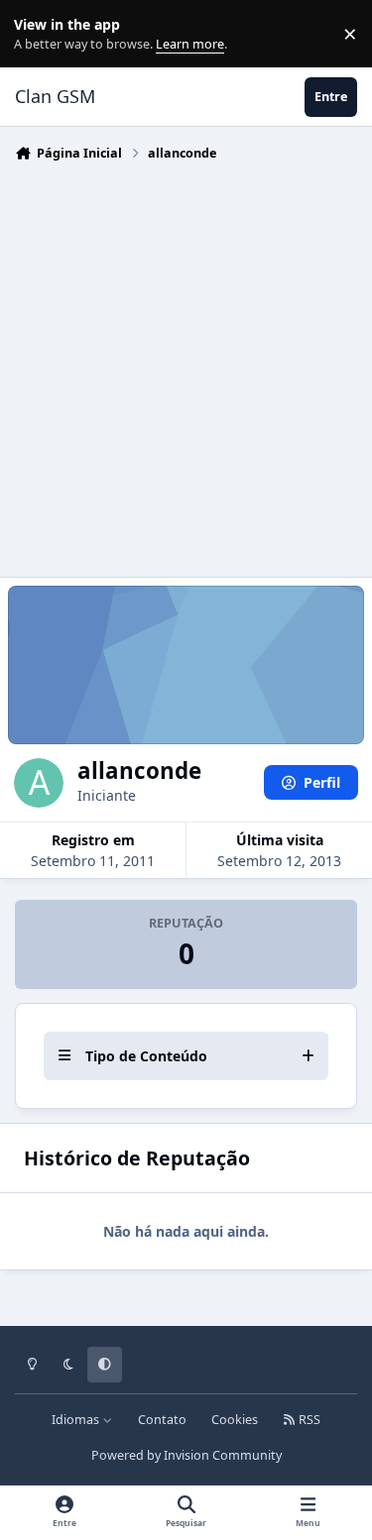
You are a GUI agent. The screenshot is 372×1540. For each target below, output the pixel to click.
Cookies (234, 1419)
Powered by (186, 1455)
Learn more (38, 34)
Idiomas (77, 1419)
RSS (308, 1419)
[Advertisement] (186, 364)
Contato (162, 1419)
